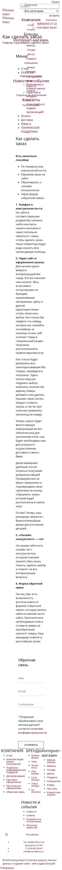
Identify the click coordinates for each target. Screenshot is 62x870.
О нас (31, 25)
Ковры (31, 67)
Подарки (31, 58)
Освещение (31, 62)
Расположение (31, 105)
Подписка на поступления (31, 95)
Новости (31, 86)
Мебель (31, 45)
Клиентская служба (31, 76)
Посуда (31, 49)
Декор (31, 54)
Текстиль (31, 71)
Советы (31, 90)
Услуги (31, 29)
